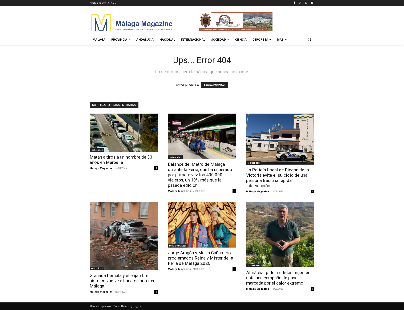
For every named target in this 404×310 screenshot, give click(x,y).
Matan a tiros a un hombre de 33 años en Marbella (121, 160)
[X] (306, 3)
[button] (309, 39)
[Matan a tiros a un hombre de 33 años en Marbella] (124, 133)
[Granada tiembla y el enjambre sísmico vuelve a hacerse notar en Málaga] (124, 236)
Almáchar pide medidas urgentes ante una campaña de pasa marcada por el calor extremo (278, 278)
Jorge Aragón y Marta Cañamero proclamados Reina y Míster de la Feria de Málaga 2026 (200, 258)
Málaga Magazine (101, 168)
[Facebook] (294, 3)
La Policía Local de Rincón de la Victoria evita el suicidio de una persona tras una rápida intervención (277, 177)
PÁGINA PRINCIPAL (214, 85)
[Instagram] (300, 3)
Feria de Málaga (177, 245)
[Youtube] (312, 3)
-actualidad (97, 149)
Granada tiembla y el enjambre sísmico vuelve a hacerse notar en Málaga (122, 281)
